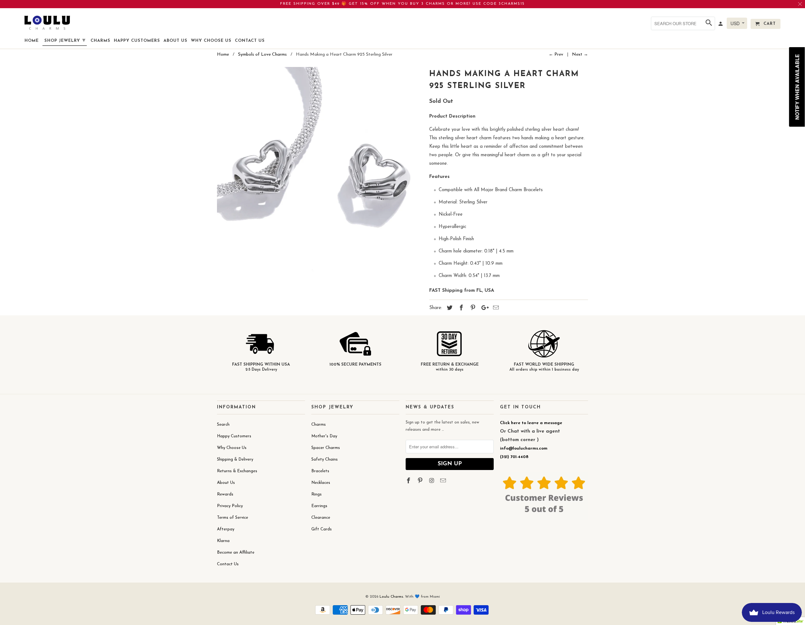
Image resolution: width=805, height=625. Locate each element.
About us (175, 41)
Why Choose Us (232, 448)
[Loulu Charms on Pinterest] (420, 481)
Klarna (223, 541)
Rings (316, 494)
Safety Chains (324, 459)
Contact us (250, 41)
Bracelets (320, 471)
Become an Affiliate (235, 552)
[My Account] (721, 25)
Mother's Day (324, 436)
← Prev (556, 54)
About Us (226, 483)
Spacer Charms (325, 448)
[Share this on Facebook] (460, 308)
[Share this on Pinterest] (472, 308)
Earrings (319, 506)
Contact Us (228, 564)
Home (32, 41)
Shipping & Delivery (235, 459)
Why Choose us (211, 41)
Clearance (320, 518)
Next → (580, 54)
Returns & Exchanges (237, 471)
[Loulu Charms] (47, 22)
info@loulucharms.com (523, 448)
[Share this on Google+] (483, 308)
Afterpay (225, 529)
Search (223, 425)
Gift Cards (321, 529)
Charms (318, 425)
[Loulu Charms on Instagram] (432, 481)
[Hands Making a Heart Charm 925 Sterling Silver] (320, 170)
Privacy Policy (230, 506)
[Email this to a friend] (495, 308)
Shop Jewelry (65, 40)
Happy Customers (234, 436)
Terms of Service (232, 518)
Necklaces (320, 483)
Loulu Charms (391, 597)
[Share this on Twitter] (449, 308)
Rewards (225, 494)
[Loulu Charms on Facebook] (409, 481)
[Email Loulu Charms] (443, 481)
